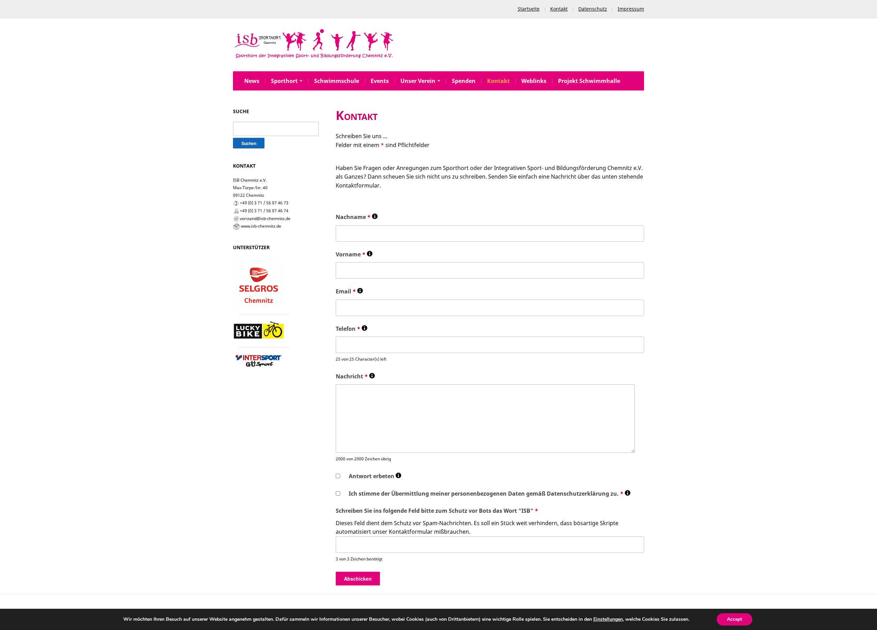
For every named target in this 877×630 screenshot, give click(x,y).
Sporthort (284, 81)
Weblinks (533, 81)
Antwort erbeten (375, 476)
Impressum (631, 8)
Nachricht (355, 376)
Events (380, 81)
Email (349, 291)
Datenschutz (592, 8)
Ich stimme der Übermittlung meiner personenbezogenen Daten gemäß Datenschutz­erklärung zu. (489, 494)
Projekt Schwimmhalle (589, 81)
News (251, 81)
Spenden (463, 81)
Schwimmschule (336, 81)
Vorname (354, 254)
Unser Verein (417, 81)
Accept (734, 619)
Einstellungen (608, 619)
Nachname (357, 217)
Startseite (529, 8)
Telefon (351, 329)
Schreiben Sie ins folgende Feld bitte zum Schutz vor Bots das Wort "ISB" (437, 510)
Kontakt (559, 8)
